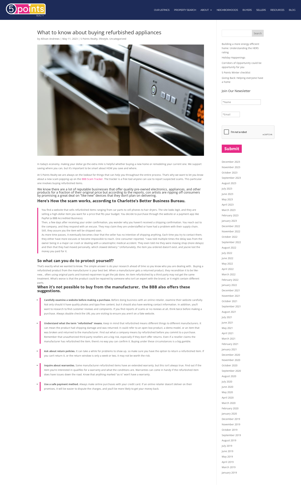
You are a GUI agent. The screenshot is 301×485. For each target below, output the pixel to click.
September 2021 (231, 306)
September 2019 (231, 435)
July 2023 (227, 188)
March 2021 (229, 338)
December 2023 (231, 161)
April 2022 (228, 269)
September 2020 (231, 370)
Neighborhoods (227, 10)
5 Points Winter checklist (236, 72)
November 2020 (231, 360)
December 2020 (231, 354)
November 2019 (231, 424)
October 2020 (229, 365)
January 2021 (229, 349)
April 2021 (228, 333)
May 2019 (227, 456)
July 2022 (227, 253)
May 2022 (227, 263)
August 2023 (229, 183)
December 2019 (231, 419)
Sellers (261, 10)
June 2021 (227, 322)
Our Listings (161, 10)
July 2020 (227, 381)
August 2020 (229, 376)
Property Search (185, 10)
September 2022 (231, 242)
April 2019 (228, 462)
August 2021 (229, 311)
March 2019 (229, 467)
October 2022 (229, 236)
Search (258, 33)
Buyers (247, 10)
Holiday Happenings (233, 57)
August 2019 (229, 440)
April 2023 (228, 204)
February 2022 (230, 279)
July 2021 (227, 317)
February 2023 (230, 215)
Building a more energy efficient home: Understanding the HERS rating (240, 48)
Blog (292, 10)
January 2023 (229, 220)
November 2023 (231, 167)
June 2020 (227, 386)
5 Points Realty (89, 38)
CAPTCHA (227, 122)
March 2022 (229, 274)
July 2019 (227, 445)
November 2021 (231, 295)
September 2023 (231, 177)
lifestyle (103, 38)
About (204, 10)
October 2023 (229, 172)
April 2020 (228, 397)
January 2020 (229, 413)
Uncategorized (117, 38)
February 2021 (230, 344)
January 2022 (229, 285)
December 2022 (231, 226)
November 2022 (231, 231)
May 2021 (227, 328)
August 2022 (229, 247)
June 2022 (227, 258)
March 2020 (229, 403)
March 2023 (229, 210)
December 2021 (231, 290)
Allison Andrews (50, 38)
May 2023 (227, 199)
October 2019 (229, 429)
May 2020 (227, 392)
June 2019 (227, 451)
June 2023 (227, 194)
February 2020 (230, 408)
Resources (277, 10)
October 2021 (229, 301)
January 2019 (229, 472)
